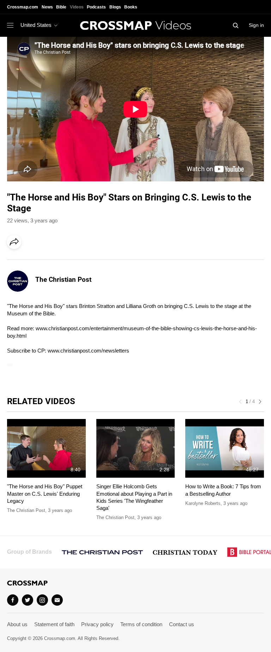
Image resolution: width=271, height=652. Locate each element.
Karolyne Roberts (203, 503)
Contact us (181, 624)
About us (17, 624)
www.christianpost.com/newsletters (88, 351)
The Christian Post (63, 279)
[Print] (74, 261)
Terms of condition (141, 624)
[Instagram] (42, 600)
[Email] (59, 261)
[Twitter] (27, 600)
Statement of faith (54, 624)
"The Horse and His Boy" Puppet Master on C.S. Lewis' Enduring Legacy (44, 493)
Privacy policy (97, 624)
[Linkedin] (30, 261)
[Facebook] (16, 261)
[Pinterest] (45, 261)
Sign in (256, 25)
